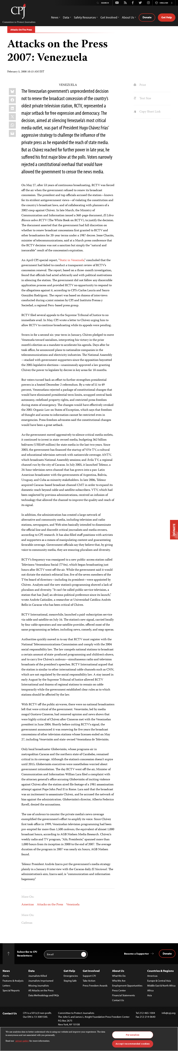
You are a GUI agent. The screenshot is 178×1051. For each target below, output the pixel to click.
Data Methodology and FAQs (43, 995)
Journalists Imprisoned (40, 980)
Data (31, 971)
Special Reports (11, 990)
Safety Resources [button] (85, 17)
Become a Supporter (136, 953)
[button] (171, 3)
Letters (6, 985)
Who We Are (119, 980)
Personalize (132, 1035)
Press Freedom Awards (95, 985)
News (6, 971)
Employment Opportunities (127, 985)
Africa (150, 990)
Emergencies (71, 975)
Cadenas (26, 923)
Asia (149, 995)
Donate (147, 17)
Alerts (6, 975)
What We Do (119, 975)
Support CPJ (89, 975)
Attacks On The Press (21, 29)
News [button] (54, 17)
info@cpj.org (168, 1013)
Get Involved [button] (108, 17)
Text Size (145, 98)
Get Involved (91, 971)
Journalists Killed (37, 975)
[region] (89, 1039)
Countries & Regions (160, 971)
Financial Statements (123, 995)
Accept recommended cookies (132, 1043)
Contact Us (118, 1000)
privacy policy (22, 1041)
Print (142, 85)
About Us (118, 971)
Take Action (89, 980)
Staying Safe (70, 980)
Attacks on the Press (50, 904)
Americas (27, 904)
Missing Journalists (38, 985)
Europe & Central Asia (159, 980)
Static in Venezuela (72, 260)
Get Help (166, 17)
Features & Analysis (13, 980)
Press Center (119, 990)
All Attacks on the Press (41, 990)
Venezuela (72, 904)
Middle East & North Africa (161, 985)
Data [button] (66, 17)
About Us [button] (128, 17)
